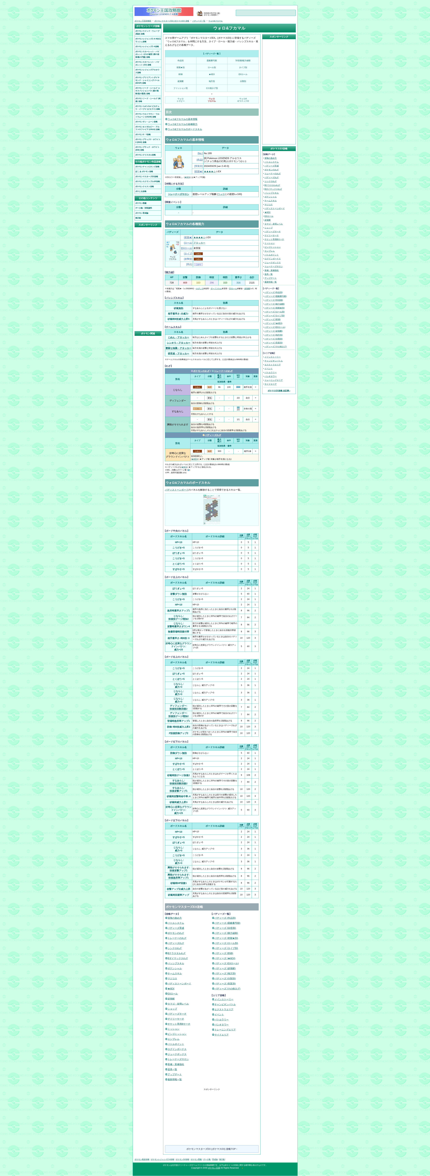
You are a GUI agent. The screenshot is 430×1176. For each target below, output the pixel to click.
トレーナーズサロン (178, 194)
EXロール (187, 248)
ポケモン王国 (214, 1168)
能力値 (169, 272)
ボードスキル (216, 289)
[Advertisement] (212, 1114)
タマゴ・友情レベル (178, 1003)
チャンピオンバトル (225, 1004)
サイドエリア (221, 1034)
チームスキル (173, 327)
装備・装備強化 (176, 1064)
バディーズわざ (213, 435)
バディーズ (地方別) (225, 973)
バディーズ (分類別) (225, 978)
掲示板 (222, 1159)
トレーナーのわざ (223, 371)
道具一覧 (172, 1069)
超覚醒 (247, 289)
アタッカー (199, 242)
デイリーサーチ (176, 1019)
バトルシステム (176, 923)
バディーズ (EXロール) (226, 963)
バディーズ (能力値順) (226, 933)
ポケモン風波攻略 (142, 1159)
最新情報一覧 (175, 1079)
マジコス (172, 978)
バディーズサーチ (177, 1013)
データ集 (207, 1159)
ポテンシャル (175, 968)
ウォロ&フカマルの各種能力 (182, 124)
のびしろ (199, 289)
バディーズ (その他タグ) (227, 988)
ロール (188, 242)
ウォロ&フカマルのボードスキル (185, 129)
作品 (199, 159)
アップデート (175, 1074)
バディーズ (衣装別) (225, 983)
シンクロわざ (175, 948)
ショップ (172, 1008)
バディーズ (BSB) (223, 953)
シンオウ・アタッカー (178, 342)
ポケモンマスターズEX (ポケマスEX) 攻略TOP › (211, 1149)
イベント (219, 1014)
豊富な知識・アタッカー (178, 348)
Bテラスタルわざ (177, 953)
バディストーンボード (176, 489)
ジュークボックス (177, 1054)
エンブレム (173, 1039)
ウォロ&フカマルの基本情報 (182, 119)
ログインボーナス (177, 1049)
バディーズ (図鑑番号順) (227, 923)
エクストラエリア (223, 1009)
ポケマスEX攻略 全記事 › (279, 390)
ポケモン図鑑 (196, 1159)
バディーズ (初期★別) (226, 938)
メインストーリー (223, 999)
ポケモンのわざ (201, 371)
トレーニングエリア (225, 1029)
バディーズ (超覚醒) (225, 968)
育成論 (215, 1159)
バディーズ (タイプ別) (226, 948)
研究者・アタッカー (178, 353)
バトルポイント (176, 1044)
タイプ (188, 253)
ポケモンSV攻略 (182, 1159)
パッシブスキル (174, 297)
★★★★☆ (210, 171)
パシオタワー (221, 1024)
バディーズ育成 (176, 928)
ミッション (173, 1029)
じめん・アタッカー (178, 337)
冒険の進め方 (175, 918)
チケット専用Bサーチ (179, 1024)
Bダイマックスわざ (178, 958)
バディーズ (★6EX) (224, 958)
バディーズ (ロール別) (226, 943)
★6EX (187, 177)
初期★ (198, 171)
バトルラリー (221, 1019)
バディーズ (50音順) (225, 928)
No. (200, 153)
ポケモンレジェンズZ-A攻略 (162, 1159)
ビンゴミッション (177, 1034)
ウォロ (221, 194)
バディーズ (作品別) (225, 918)
